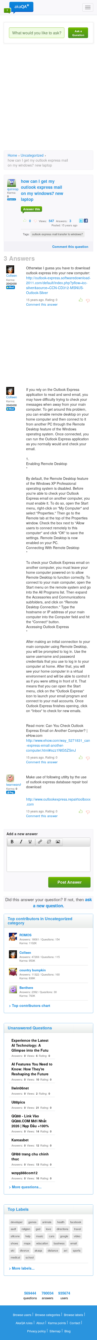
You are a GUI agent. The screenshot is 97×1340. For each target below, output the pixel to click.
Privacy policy (36, 1331)
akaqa (38, 1250)
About (40, 1323)
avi (65, 1250)
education (42, 1243)
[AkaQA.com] (18, 7)
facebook (75, 1222)
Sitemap (55, 1331)
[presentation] (12, 842)
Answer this (31, 209)
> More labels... (22, 1268)
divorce (24, 1250)
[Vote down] (35, 221)
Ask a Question (78, 33)
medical (15, 1257)
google (64, 1236)
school (30, 1257)
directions (62, 1229)
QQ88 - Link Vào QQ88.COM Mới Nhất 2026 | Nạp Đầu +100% (30, 1120)
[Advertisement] (48, 101)
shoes (14, 1243)
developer (17, 1222)
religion (26, 1229)
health (60, 1222)
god (38, 1229)
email (73, 1243)
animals (46, 1222)
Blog (67, 1331)
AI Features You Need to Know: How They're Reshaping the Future (31, 1069)
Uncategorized (32, 155)
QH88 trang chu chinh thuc (30, 1156)
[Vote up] (25, 221)
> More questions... (25, 1186)
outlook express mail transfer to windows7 (57, 234)
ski (12, 1250)
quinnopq (13, 189)
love (48, 1229)
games (32, 1222)
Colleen (11, 275)
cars (51, 1236)
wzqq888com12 (24, 1172)
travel (77, 1229)
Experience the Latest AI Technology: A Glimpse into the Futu (29, 1045)
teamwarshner (16, 784)
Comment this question (70, 246)
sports (77, 1250)
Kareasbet (20, 1139)
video (77, 1236)
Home (12, 155)
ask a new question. (62, 902)
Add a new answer (22, 833)
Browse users (22, 1315)
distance (53, 1250)
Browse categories (47, 1315)
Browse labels (73, 1315)
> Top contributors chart (29, 1005)
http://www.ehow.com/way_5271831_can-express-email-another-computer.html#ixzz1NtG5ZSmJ (58, 745)
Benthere (26, 987)
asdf (13, 1229)
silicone (15, 1236)
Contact (75, 1323)
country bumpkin (32, 970)
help (27, 1236)
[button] (12, 842)
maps (27, 1243)
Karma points (57, 1323)
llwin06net (20, 1087)
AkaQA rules (24, 1323)
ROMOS (25, 935)
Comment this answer (41, 304)
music (39, 1236)
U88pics (18, 1102)
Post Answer (69, 882)
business (59, 1243)
